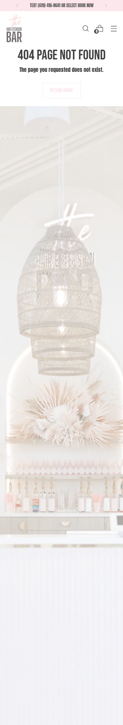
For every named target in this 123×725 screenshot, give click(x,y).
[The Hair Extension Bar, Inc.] (14, 28)
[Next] (106, 5)
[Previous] (17, 5)
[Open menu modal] (113, 28)
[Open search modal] (85, 28)
